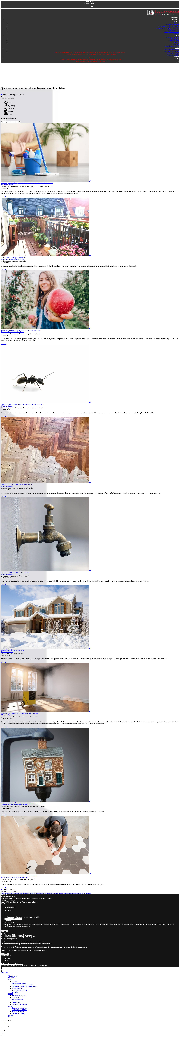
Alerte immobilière (173, 55)
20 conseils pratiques (172, 37)
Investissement (51, 893)
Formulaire (7, 921)
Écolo (34, 893)
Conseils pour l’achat (172, 25)
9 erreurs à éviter (173, 41)
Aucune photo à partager (9, 118)
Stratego (78, 893)
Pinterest (11, 109)
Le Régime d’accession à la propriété (167, 28)
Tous (2, 893)
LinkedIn (10, 112)
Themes (88, 893)
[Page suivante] (12, 889)
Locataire (176, 34)
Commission (175, 44)
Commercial (21, 893)
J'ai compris (5, 953)
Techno (83, 893)
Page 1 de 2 (8, 889)
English (92, 2)
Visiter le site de (12, 964)
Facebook (11, 103)
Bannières (13, 893)
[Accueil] (88, 2)
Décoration (28, 893)
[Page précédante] (3, 889)
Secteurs (72, 893)
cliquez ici (43, 950)
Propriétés (175, 19)
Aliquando (7, 893)
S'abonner (4, 931)
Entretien (38, 893)
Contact (176, 57)
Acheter (176, 21)
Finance (43, 893)
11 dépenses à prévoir (171, 32)
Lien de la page (9, 922)
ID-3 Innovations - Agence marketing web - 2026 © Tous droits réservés (24, 966)
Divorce (176, 23)
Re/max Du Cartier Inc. (8, 897)
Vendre (177, 35)
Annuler (4, 120)
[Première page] (1, 889)
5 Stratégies (175, 39)
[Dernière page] (14, 889)
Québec (59, 893)
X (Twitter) (11, 106)
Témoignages (174, 18)
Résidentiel (65, 893)
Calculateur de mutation (171, 51)
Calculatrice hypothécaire (171, 50)
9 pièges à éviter (173, 30)
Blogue (177, 58)
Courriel (10, 115)
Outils (177, 48)
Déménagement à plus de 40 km (168, 26)
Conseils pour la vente (172, 46)
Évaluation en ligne (173, 53)
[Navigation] (86, 2)
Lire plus (3, 197)
